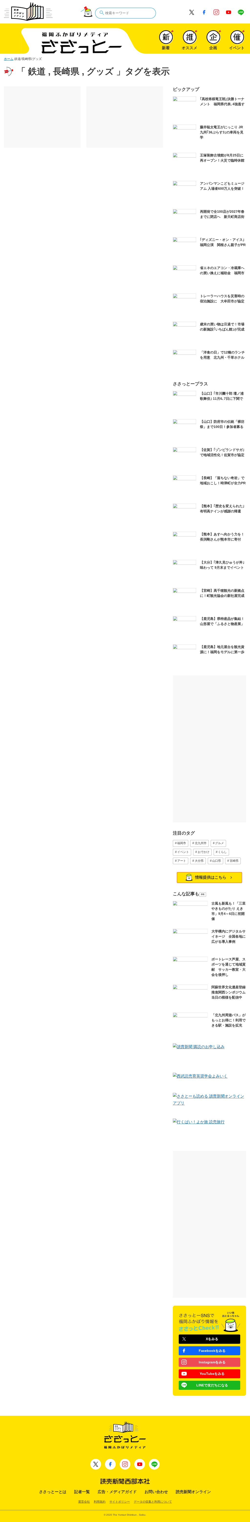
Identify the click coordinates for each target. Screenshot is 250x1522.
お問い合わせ (156, 1492)
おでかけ (203, 852)
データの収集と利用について (153, 1501)
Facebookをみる (212, 1351)
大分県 (199, 860)
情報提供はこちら (210, 877)
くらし (222, 852)
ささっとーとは (52, 1492)
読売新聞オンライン (193, 1492)
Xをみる (212, 1339)
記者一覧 (82, 1492)
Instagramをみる (212, 1362)
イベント (183, 852)
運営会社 (84, 1501)
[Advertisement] (42, 117)
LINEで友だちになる (212, 1385)
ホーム (8, 59)
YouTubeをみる (212, 1374)
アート (181, 860)
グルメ (219, 843)
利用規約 (99, 1501)
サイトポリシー (119, 1501)
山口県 (216, 860)
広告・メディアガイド (117, 1492)
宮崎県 (234, 860)
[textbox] (125, 13)
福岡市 (181, 843)
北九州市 (201, 843)
